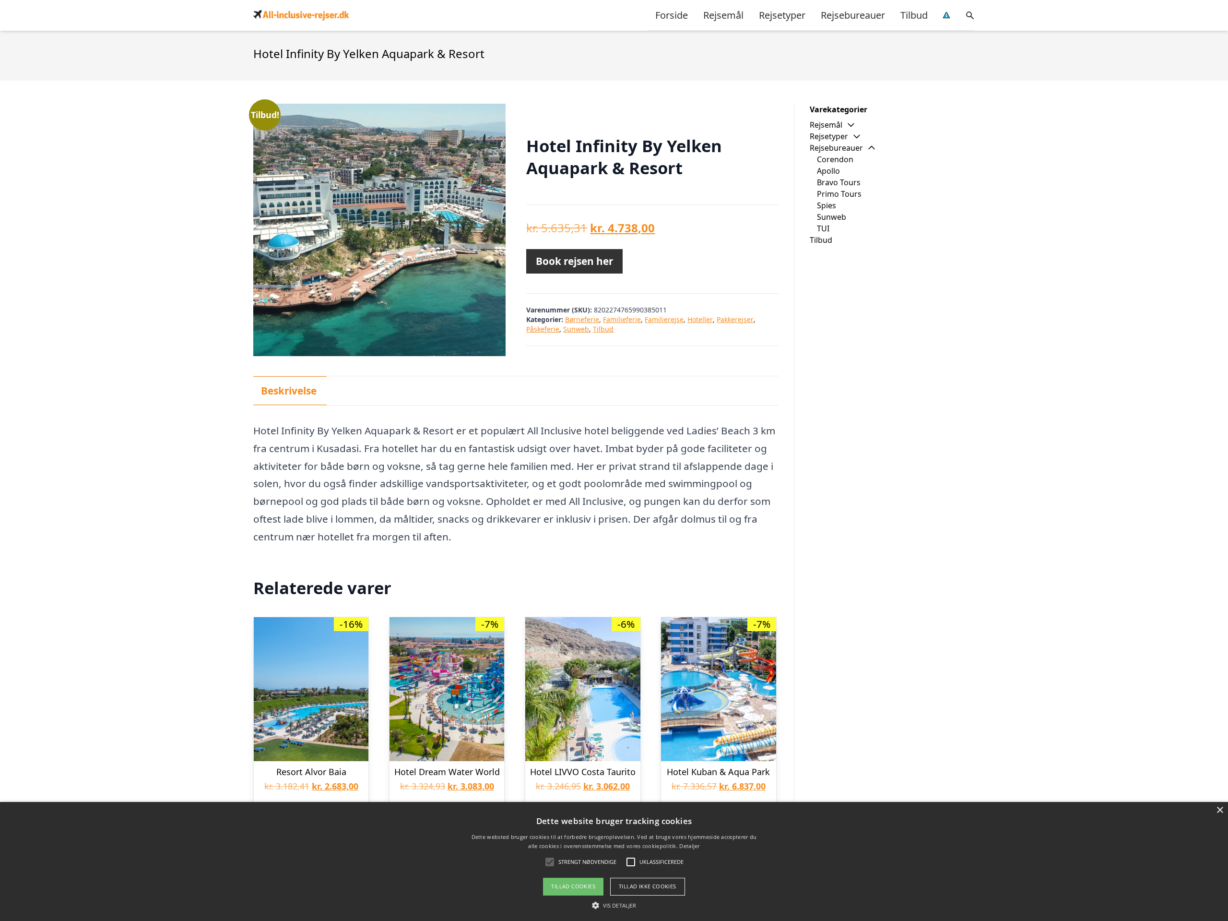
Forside (671, 15)
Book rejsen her (574, 261)
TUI (823, 228)
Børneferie (582, 319)
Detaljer (689, 845)
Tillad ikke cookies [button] (647, 886)
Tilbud (914, 15)
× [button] (1219, 810)
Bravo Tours (839, 182)
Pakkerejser (735, 319)
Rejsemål (723, 15)
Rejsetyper (782, 15)
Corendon (835, 159)
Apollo (828, 171)
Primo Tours (839, 194)
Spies (826, 205)
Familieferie (622, 319)
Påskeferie (542, 329)
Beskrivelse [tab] (289, 390)
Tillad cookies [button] (573, 886)
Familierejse (664, 319)
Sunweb (576, 329)
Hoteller (700, 319)
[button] (614, 905)
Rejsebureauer (853, 15)
